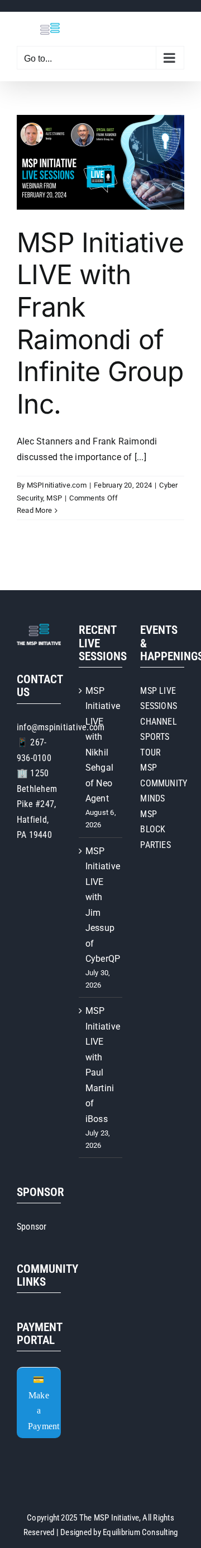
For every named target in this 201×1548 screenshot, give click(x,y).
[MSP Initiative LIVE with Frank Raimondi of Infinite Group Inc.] (100, 162)
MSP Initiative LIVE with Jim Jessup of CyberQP (101, 905)
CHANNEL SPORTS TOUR (158, 737)
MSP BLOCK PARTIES (155, 829)
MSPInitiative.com (57, 485)
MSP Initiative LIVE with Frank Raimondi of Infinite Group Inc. (100, 323)
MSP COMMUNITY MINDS (163, 783)
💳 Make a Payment (44, 1403)
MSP (54, 498)
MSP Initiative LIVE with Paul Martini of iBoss (101, 1064)
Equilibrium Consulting (140, 1532)
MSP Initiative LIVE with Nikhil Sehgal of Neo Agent (101, 744)
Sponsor (32, 1226)
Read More (34, 510)
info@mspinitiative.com (60, 727)
